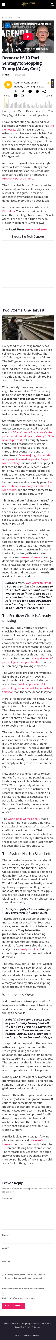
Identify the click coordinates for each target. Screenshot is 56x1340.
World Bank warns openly (24, 819)
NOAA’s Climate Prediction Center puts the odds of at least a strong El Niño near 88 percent (28, 436)
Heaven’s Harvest (31, 557)
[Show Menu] (3, 4)
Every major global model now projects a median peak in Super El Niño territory (26, 459)
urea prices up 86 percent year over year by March (27, 660)
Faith (29, 1327)
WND (7, 75)
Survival (37, 1327)
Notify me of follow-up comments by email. (23, 1288)
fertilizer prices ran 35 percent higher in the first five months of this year (27, 688)
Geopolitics (19, 1327)
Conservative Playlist (31, 1335)
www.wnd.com (36, 229)
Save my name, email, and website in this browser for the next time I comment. (25, 1276)
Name (6, 1235)
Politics (19, 18)
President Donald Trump (17, 178)
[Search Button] (52, 4)
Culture (36, 1323)
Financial (45, 1323)
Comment (8, 1197)
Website (6, 1261)
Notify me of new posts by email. (18, 1298)
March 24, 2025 (20, 75)
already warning (28, 949)
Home (4, 18)
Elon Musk (8, 211)
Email (5, 1248)
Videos (11, 18)
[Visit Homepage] (28, 4)
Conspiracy (25, 1323)
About (6, 1323)
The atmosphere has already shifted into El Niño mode (27, 486)
